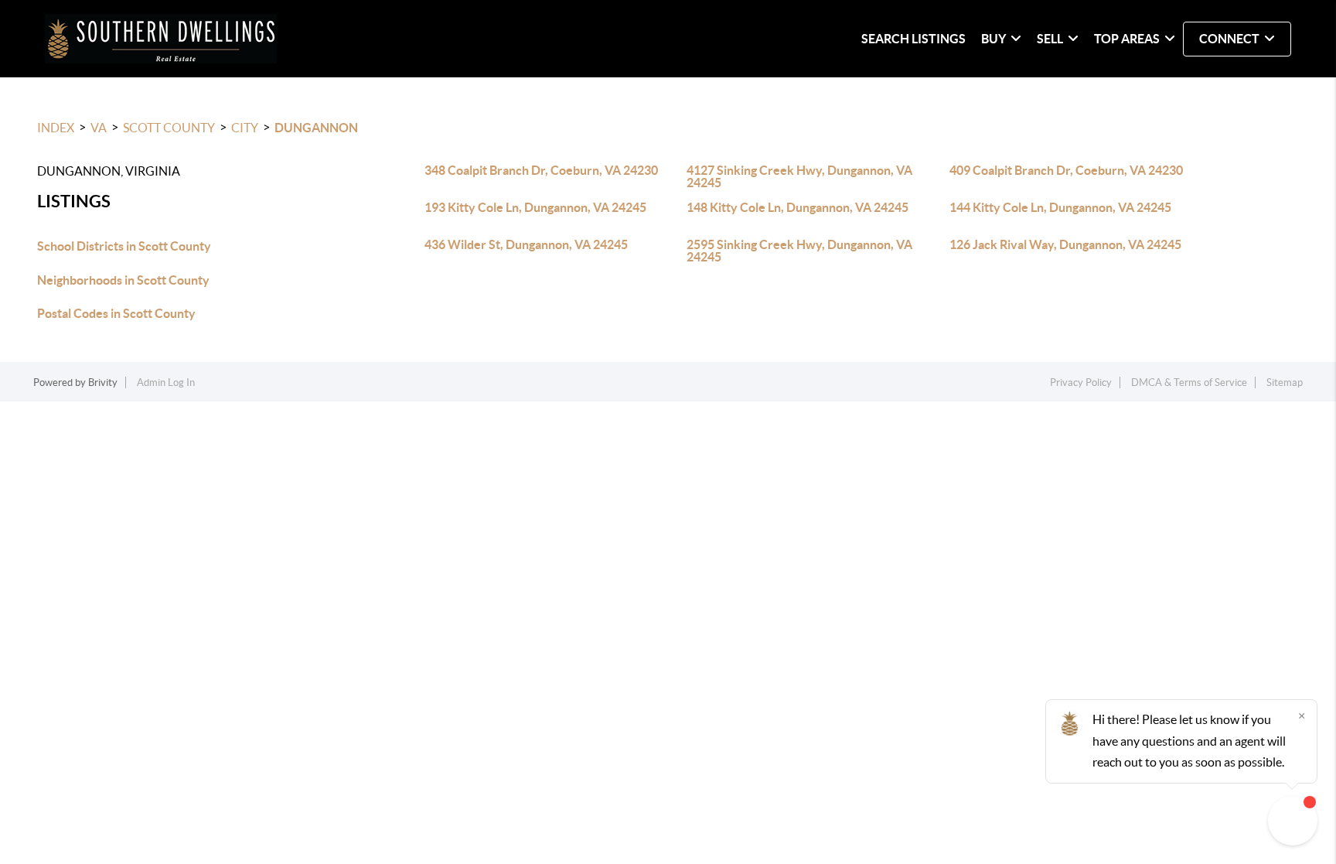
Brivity (103, 382)
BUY (993, 39)
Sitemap (1284, 382)
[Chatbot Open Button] (1292, 820)
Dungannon (316, 128)
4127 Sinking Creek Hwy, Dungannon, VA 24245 (799, 176)
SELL (1050, 39)
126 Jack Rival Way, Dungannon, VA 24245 (1065, 244)
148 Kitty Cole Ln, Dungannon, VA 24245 (797, 207)
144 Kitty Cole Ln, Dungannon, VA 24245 (1060, 207)
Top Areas (1127, 39)
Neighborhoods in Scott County (123, 280)
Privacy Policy (1081, 382)
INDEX (55, 128)
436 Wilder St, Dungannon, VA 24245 (526, 244)
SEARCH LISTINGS (913, 39)
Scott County (169, 128)
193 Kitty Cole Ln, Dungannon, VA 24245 (535, 207)
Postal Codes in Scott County (116, 313)
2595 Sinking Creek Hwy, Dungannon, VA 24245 (799, 250)
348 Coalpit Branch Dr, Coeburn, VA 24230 (541, 170)
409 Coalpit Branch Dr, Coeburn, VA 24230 (1066, 170)
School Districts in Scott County (124, 246)
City (244, 128)
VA (98, 128)
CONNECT (1229, 39)
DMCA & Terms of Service (1189, 382)
